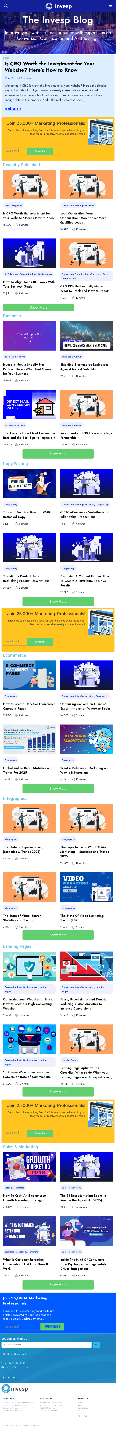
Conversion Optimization (75, 274)
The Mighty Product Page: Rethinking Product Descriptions (26, 578)
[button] (110, 6)
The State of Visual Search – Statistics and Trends (24, 918)
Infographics (11, 839)
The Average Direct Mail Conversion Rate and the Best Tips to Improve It (29, 435)
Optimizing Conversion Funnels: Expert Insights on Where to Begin (85, 706)
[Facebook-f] (4, 1377)
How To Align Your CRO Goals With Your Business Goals (29, 284)
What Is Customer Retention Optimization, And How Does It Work (25, 1264)
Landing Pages (69, 1060)
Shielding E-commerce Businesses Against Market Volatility (84, 366)
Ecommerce (11, 696)
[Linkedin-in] (13, 1377)
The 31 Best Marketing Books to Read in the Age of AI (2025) (83, 1197)
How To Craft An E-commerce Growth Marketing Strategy (24, 1197)
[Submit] (96, 1345)
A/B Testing (11, 274)
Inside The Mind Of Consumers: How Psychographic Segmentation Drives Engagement (84, 1264)
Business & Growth (15, 356)
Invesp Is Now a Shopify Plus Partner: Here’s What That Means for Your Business (27, 369)
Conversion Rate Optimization (78, 205)
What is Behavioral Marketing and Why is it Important (84, 770)
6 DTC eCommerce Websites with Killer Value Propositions (84, 514)
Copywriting (11, 504)
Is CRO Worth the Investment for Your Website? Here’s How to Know (50, 67)
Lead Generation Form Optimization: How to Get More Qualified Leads (83, 218)
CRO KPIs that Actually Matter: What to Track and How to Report (85, 288)
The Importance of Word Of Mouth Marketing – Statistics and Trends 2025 (85, 851)
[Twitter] (8, 1377)
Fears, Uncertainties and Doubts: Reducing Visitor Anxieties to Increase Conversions (83, 1004)
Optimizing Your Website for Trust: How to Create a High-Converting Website (28, 1004)
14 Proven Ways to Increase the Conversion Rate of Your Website (27, 1074)
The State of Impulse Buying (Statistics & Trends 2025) (23, 849)
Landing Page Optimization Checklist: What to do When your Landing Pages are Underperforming (86, 1072)
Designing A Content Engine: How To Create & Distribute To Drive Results (85, 581)
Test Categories (13, 205)
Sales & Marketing (14, 1187)
